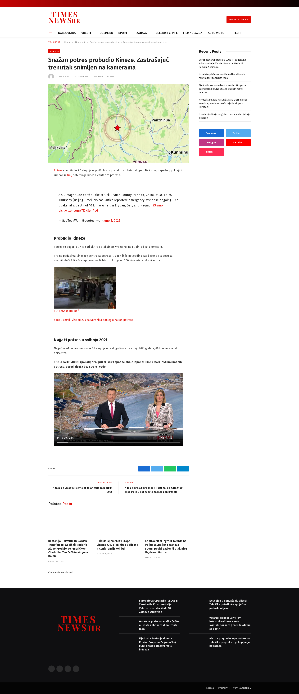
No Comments (81, 76)
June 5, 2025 (111, 221)
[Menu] (50, 33)
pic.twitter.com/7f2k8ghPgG (78, 211)
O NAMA (210, 688)
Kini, (69, 175)
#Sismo (157, 205)
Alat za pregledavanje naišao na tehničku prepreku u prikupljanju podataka (229, 642)
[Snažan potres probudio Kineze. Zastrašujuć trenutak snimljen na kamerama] (118, 123)
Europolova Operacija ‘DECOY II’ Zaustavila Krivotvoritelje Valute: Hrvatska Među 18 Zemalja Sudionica (222, 63)
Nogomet (54, 51)
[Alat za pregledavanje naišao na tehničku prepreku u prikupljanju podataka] (197, 642)
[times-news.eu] (64, 19)
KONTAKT (223, 688)
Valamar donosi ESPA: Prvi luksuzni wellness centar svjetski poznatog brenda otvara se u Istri (230, 623)
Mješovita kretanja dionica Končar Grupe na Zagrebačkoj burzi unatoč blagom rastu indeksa (222, 89)
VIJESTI (86, 32)
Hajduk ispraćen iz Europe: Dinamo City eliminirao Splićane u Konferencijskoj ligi (117, 544)
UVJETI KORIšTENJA (241, 688)
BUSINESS (106, 32)
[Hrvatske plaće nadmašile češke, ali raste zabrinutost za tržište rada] (127, 625)
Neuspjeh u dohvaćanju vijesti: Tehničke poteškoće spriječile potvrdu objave (228, 604)
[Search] (249, 3)
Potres (58, 170)
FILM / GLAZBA (192, 32)
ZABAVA (141, 32)
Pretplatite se (238, 19)
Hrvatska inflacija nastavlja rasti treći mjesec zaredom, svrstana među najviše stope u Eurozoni (223, 103)
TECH (237, 32)
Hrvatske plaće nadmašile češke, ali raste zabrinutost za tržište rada (159, 625)
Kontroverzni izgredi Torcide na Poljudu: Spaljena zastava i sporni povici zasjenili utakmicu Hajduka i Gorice (166, 546)
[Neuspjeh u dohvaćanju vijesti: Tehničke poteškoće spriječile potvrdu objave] (197, 604)
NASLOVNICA (67, 32)
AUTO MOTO (216, 32)
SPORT (123, 32)
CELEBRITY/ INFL (167, 32)
